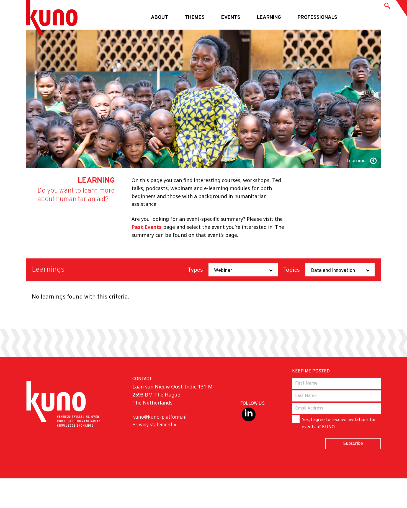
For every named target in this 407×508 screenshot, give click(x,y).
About (159, 17)
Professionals (317, 17)
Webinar (223, 271)
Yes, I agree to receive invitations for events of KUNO (339, 423)
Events (230, 17)
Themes (195, 17)
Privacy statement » (154, 425)
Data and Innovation (333, 271)
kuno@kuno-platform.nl (159, 417)
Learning (269, 17)
